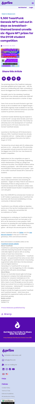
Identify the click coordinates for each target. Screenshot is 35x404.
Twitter (21, 232)
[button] (32, 3)
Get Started (22, 7)
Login (31, 7)
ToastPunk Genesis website (10, 244)
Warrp (8, 314)
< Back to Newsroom (8, 14)
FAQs (4, 379)
